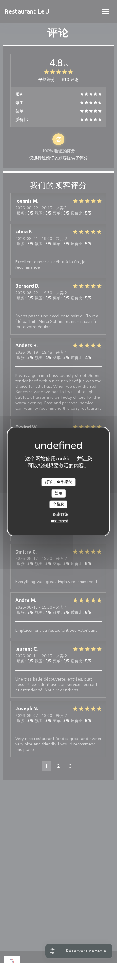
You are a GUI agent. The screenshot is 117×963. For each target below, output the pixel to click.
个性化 (58, 504)
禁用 (58, 493)
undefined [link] (59, 521)
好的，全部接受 (58, 482)
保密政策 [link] (60, 514)
